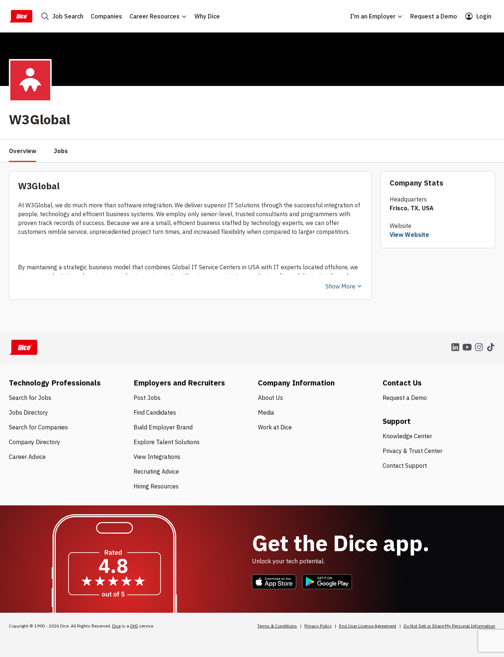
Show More (340, 286)
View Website (409, 234)
